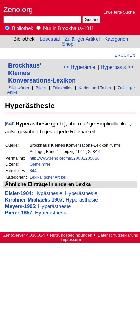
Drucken (125, 55)
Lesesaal (50, 39)
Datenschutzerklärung (118, 235)
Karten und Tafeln (94, 88)
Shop (67, 44)
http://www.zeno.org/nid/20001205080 (65, 158)
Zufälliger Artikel (82, 39)
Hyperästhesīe (54, 206)
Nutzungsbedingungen (71, 235)
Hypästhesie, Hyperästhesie (65, 193)
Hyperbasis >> (117, 67)
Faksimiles (62, 88)
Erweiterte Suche (119, 12)
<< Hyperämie (79, 67)
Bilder (41, 88)
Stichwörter (18, 88)
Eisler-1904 (18, 193)
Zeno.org (18, 9)
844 (33, 170)
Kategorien (116, 39)
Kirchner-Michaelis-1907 (34, 200)
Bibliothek (22, 28)
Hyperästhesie (82, 200)
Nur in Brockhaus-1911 (68, 28)
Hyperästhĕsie (51, 213)
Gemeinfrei (40, 164)
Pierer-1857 (18, 213)
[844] (9, 124)
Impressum (70, 239)
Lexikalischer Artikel (48, 177)
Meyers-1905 (20, 206)
